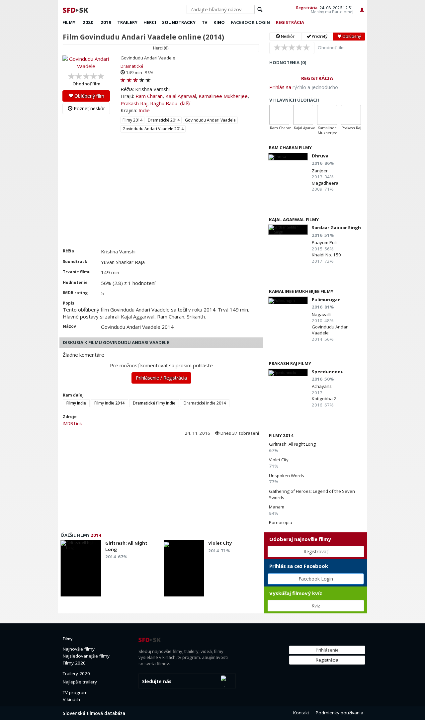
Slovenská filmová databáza (94, 713)
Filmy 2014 (132, 120)
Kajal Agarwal (180, 96)
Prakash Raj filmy (290, 363)
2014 (96, 535)
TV (205, 22)
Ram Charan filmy (290, 147)
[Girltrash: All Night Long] (80, 570)
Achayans (322, 386)
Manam (276, 507)
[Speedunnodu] (288, 372)
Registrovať (315, 551)
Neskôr (287, 36)
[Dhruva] (288, 156)
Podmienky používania (339, 713)
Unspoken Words (286, 476)
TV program (75, 692)
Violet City (279, 460)
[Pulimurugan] (288, 300)
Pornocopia (280, 522)
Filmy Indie (109, 403)
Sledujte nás (156, 681)
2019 (106, 22)
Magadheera (325, 183)
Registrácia (306, 7)
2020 (88, 22)
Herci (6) (161, 48)
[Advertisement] (161, 198)
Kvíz (315, 605)
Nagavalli (321, 314)
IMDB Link (72, 423)
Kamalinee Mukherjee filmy (301, 291)
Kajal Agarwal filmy (294, 220)
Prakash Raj (134, 103)
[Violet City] (184, 570)
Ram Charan (149, 96)
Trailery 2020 (76, 673)
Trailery (127, 22)
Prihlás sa (280, 87)
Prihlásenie (327, 650)
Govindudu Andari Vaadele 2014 (153, 129)
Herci (149, 22)
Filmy (68, 22)
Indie (144, 110)
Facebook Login (315, 579)
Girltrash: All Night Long (292, 444)
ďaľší (185, 103)
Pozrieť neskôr (88, 108)
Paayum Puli (324, 242)
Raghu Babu (163, 103)
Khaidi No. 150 (326, 255)
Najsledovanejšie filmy (86, 656)
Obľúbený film (88, 96)
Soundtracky (179, 22)
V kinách (71, 699)
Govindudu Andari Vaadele (210, 120)
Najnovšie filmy (79, 649)
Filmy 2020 (74, 663)
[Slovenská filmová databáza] (76, 9)
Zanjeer (320, 171)
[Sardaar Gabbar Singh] (288, 230)
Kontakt (301, 713)
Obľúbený (351, 36)
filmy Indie (154, 403)
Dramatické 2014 (164, 120)
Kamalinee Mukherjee (223, 96)
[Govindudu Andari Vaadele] (86, 62)
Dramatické (132, 66)
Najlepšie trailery (80, 682)
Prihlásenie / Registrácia (161, 378)
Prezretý (319, 36)
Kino (219, 22)
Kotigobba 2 (324, 399)
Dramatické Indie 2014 (205, 403)
